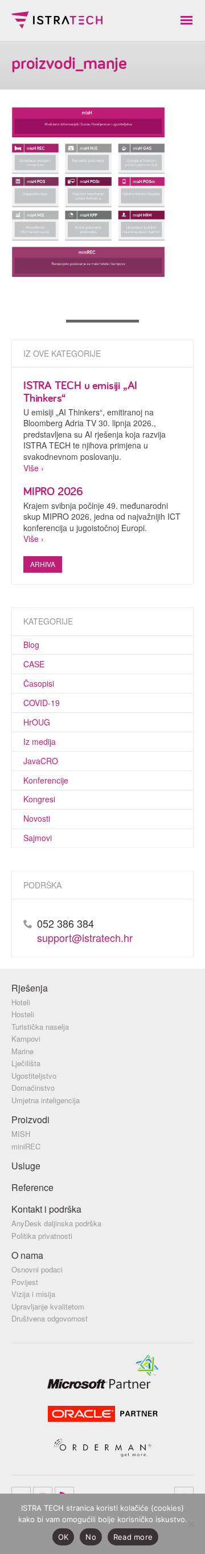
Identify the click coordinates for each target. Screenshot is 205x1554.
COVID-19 (41, 702)
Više (31, 468)
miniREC (25, 1146)
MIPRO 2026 (53, 491)
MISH (20, 1133)
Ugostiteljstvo (33, 1075)
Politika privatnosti (41, 1235)
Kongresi (39, 799)
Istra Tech (56, 19)
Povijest (24, 1281)
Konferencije (45, 780)
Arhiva (42, 564)
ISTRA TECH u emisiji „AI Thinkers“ (80, 391)
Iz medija (39, 741)
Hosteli (22, 1014)
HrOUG (36, 722)
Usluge (25, 1165)
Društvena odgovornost (49, 1318)
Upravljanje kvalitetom (47, 1306)
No (90, 1536)
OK (63, 1536)
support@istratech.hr (85, 937)
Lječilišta (25, 1063)
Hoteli (20, 1002)
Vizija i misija (33, 1293)
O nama (27, 1255)
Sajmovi (37, 837)
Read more (133, 1536)
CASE (33, 664)
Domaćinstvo (33, 1087)
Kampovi (25, 1038)
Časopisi (38, 683)
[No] (190, 1523)
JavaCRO (40, 760)
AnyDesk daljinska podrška (56, 1223)
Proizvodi (30, 1119)
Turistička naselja (40, 1026)
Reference (32, 1187)
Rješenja (29, 987)
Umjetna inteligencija (45, 1100)
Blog (31, 644)
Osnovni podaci (37, 1269)
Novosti (36, 818)
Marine (22, 1051)
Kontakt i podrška (46, 1209)
